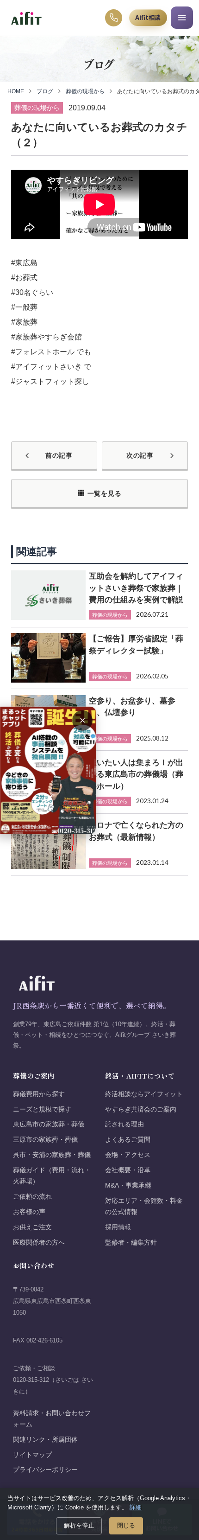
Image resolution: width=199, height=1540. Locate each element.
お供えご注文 (32, 1227)
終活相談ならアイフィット (144, 1094)
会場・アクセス (127, 1154)
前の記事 (59, 455)
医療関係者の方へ (39, 1242)
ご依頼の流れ (32, 1196)
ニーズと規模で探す (42, 1109)
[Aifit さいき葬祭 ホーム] (26, 18)
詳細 (136, 1507)
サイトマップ (32, 1454)
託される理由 (124, 1124)
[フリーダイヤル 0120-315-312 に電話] (113, 18)
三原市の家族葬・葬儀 (45, 1139)
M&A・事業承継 (128, 1185)
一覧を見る (104, 493)
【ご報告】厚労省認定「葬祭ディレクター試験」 (136, 644)
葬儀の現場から (85, 91)
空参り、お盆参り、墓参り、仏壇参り (132, 707)
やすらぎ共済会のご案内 (140, 1109)
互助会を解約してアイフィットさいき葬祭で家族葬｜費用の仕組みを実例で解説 (136, 588)
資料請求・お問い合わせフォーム (52, 1419)
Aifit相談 (148, 17)
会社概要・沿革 (127, 1170)
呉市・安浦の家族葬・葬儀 (52, 1154)
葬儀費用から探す (39, 1094)
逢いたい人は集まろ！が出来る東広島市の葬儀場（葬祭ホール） (136, 774)
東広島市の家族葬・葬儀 (48, 1124)
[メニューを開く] (182, 17)
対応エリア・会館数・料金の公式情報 (144, 1206)
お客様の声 (29, 1211)
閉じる (126, 1525)
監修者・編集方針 (131, 1242)
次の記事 (140, 455)
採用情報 (118, 1227)
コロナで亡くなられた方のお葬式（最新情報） (136, 831)
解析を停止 (79, 1525)
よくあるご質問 (127, 1139)
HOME (15, 91)
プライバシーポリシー (45, 1469)
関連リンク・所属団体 (45, 1439)
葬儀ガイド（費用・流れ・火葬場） (52, 1176)
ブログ (45, 91)
